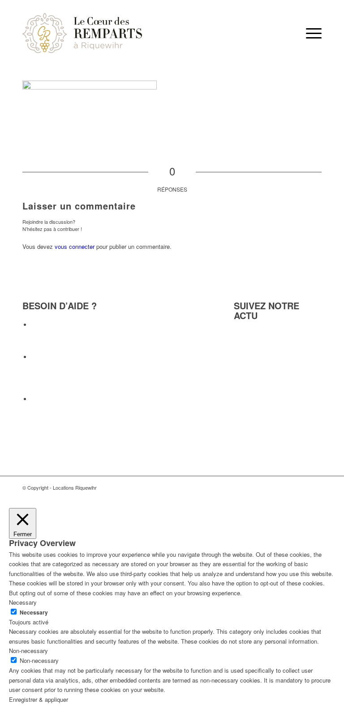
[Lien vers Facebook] (315, 487)
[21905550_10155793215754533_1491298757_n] (82, 33)
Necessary (34, 612)
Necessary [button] (23, 602)
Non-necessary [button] (28, 650)
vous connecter (75, 246)
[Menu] (309, 33)
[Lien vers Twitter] (301, 487)
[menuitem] (309, 33)
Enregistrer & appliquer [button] (38, 699)
